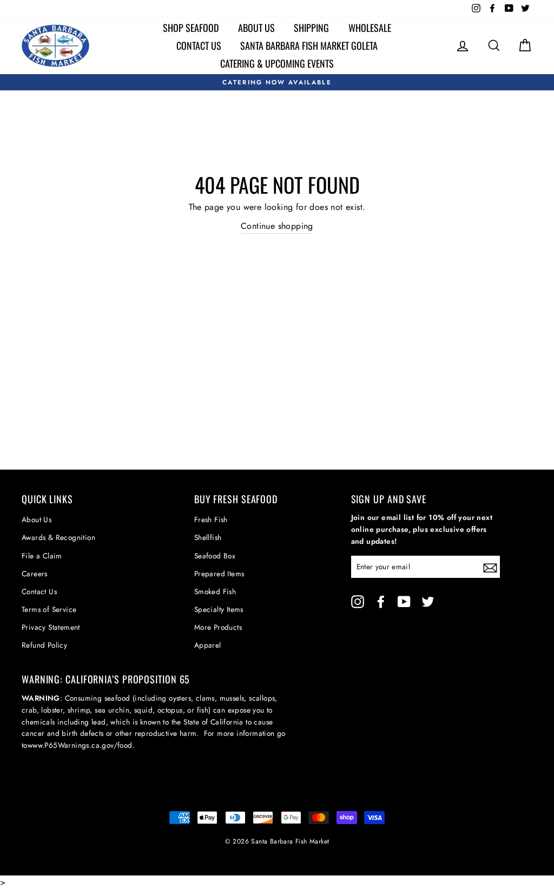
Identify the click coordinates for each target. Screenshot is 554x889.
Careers (35, 573)
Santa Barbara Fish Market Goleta (309, 45)
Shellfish (208, 537)
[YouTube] (404, 601)
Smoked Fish (215, 591)
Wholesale (369, 28)
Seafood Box (214, 555)
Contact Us (198, 45)
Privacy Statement (51, 627)
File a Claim (42, 555)
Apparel (207, 645)
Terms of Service (49, 609)
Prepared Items (219, 573)
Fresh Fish (211, 519)
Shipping (311, 28)
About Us (256, 28)
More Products (218, 627)
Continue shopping (277, 226)
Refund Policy (44, 645)
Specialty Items (218, 609)
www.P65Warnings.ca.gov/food (80, 745)
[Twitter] (427, 601)
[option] (277, 82)
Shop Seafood (191, 28)
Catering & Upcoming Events (277, 63)
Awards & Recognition (58, 537)
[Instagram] (357, 601)
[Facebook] (380, 601)
